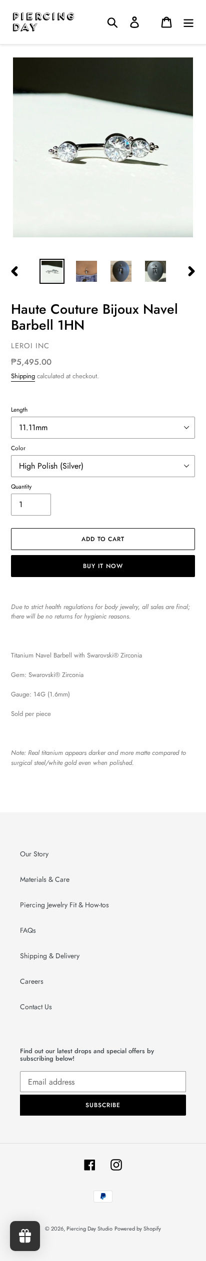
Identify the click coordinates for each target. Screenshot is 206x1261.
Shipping (23, 376)
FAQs (28, 930)
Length (19, 409)
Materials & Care (45, 879)
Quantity (21, 486)
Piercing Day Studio (89, 1229)
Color (18, 448)
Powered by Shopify (137, 1229)
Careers (32, 981)
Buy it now (103, 566)
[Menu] (189, 21)
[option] (52, 271)
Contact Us (36, 1007)
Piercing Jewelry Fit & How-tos (64, 905)
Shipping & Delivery (50, 956)
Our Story (34, 854)
